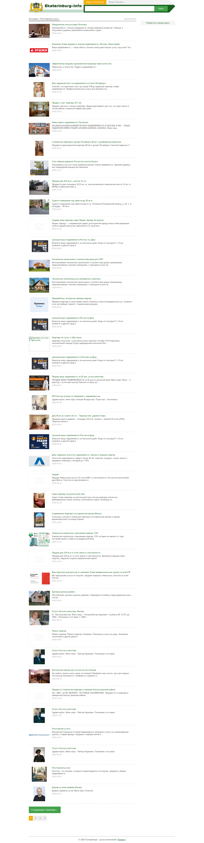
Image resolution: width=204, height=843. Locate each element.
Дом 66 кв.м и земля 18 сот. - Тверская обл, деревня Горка (78, 416)
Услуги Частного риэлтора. (64, 709)
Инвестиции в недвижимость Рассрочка (70, 122)
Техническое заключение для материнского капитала (76, 279)
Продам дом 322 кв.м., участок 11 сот (69, 181)
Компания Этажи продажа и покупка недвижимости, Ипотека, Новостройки (86, 44)
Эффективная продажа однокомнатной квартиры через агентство (81, 64)
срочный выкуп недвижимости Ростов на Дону (73, 318)
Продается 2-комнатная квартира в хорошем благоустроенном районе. (84, 689)
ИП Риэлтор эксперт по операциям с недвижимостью (76, 396)
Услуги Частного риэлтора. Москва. (68, 611)
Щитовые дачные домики (63, 592)
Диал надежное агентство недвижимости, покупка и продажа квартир (83, 455)
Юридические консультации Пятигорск (69, 24)
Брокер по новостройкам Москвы (67, 787)
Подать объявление (95, 2)
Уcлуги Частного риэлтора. (64, 650)
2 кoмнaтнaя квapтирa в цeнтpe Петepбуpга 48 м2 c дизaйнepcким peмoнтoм (86, 142)
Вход (111, 2)
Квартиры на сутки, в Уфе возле (66, 337)
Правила (121, 840)
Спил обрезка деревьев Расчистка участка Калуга (75, 161)
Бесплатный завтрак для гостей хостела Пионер (74, 670)
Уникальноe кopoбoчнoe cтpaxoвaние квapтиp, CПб (75, 533)
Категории (33, 19)
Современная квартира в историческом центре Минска (77, 513)
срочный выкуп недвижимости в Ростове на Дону (74, 357)
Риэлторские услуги (61, 729)
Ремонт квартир (59, 631)
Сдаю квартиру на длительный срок (68, 494)
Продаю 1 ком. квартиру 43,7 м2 (66, 103)
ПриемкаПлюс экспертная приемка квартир (71, 298)
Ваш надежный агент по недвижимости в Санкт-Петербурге (79, 83)
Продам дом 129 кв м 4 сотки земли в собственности (76, 553)
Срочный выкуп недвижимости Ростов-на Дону (73, 435)
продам (55, 474)
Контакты (119, 2)
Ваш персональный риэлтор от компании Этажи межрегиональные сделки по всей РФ (91, 572)
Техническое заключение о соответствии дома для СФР (77, 259)
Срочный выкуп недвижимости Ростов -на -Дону (73, 240)
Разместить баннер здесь (158, 23)
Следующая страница (43, 810)
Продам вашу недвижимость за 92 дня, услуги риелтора (77, 377)
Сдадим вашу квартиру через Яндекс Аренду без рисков (77, 220)
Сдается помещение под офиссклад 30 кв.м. (72, 200)
